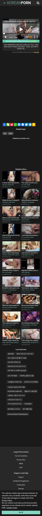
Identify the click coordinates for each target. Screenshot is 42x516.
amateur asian (29, 237)
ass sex (4, 184)
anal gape (31, 202)
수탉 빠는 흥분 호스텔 (26, 375)
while (28, 184)
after (23, 272)
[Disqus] (21, 95)
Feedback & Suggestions (21, 481)
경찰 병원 (11, 354)
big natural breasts (11, 307)
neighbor (24, 202)
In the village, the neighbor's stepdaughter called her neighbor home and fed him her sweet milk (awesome (31, 340)
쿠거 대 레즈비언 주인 (15, 404)
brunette (31, 255)
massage (25, 255)
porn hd (8, 237)
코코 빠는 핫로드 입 (14, 362)
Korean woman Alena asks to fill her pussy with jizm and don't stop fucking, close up (31, 218)
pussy (23, 220)
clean (23, 290)
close (27, 220)
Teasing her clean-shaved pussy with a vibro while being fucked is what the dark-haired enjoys (31, 288)
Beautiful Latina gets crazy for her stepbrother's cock (11, 288)
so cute (24, 184)
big (3, 307)
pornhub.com (24, 138)
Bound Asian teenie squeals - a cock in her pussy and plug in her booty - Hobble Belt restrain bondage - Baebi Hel (31, 305)
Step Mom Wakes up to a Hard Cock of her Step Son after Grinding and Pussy (31, 270)
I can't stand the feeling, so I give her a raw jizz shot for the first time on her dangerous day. (31, 235)
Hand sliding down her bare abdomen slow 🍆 (11, 235)
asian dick (12, 202)
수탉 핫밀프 (28, 404)
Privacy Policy (21, 460)
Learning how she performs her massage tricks (31, 253)
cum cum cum (10, 325)
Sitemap (21, 489)
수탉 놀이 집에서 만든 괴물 (16, 387)
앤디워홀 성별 (27, 409)
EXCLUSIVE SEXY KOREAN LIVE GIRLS (21, 41)
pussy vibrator (30, 290)
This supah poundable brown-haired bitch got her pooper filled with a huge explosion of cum (11, 323)
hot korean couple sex (15, 391)
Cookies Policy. (11, 508)
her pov (4, 290)
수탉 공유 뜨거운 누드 (15, 399)
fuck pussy (18, 255)
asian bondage (29, 307)
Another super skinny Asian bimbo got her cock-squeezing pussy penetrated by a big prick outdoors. (11, 340)
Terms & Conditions (21, 456)
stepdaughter (26, 342)
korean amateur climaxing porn (18, 414)
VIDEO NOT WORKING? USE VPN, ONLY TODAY (25, 52)
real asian (34, 325)
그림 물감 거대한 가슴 (15, 382)
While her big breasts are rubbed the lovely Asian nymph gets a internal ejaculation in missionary (11, 305)
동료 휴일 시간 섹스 (14, 409)
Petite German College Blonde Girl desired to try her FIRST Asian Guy (11, 200)
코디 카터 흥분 (12, 375)
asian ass (11, 184)
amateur (5, 202)
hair (5, 133)
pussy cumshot (19, 342)
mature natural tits (8, 255)
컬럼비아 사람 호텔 (31, 391)
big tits (27, 272)
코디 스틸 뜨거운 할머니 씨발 (17, 358)
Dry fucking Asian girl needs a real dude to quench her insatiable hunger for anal (31, 323)
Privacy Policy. (7, 500)
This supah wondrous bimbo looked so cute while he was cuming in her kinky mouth (31, 183)
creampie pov (12, 290)
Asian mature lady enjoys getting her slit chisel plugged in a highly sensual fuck (11, 253)
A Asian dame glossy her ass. (11, 183)
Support (21, 477)
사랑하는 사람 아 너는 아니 (16, 395)
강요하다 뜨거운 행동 (31, 382)
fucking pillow (26, 325)
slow (3, 237)
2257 (21, 467)
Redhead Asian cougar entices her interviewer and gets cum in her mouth (11, 270)
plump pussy (6, 220)
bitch (4, 325)
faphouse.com (26, 257)
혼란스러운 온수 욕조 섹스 (25, 354)
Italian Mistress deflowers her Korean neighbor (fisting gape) (31, 200)
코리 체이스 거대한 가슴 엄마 (17, 370)
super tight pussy (7, 342)
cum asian (8, 272)
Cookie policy (21, 485)
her (23, 237)
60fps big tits (15, 220)
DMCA (21, 463)
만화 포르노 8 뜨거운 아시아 (16, 366)
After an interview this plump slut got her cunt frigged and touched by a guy (11, 218)
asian (10, 133)
